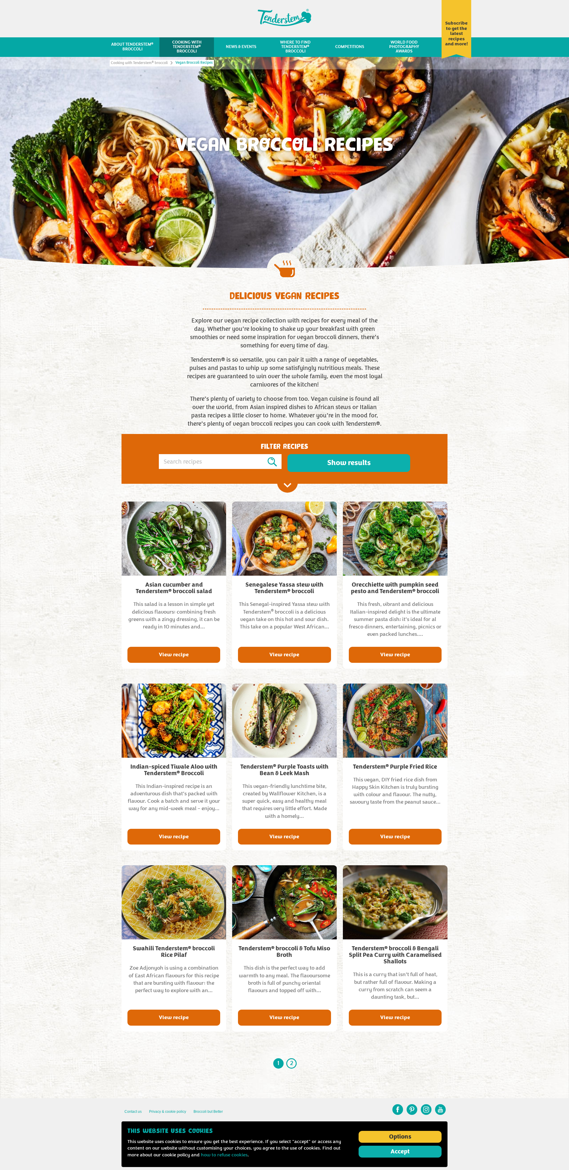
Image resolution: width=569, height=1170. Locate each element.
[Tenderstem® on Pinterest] (412, 1109)
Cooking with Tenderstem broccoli (139, 63)
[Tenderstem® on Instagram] (426, 1109)
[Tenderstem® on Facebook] (397, 1109)
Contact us (133, 1112)
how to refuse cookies (224, 1155)
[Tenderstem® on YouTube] (440, 1109)
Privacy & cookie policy (167, 1112)
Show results (349, 462)
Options (400, 1137)
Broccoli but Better (208, 1112)
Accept (400, 1151)
